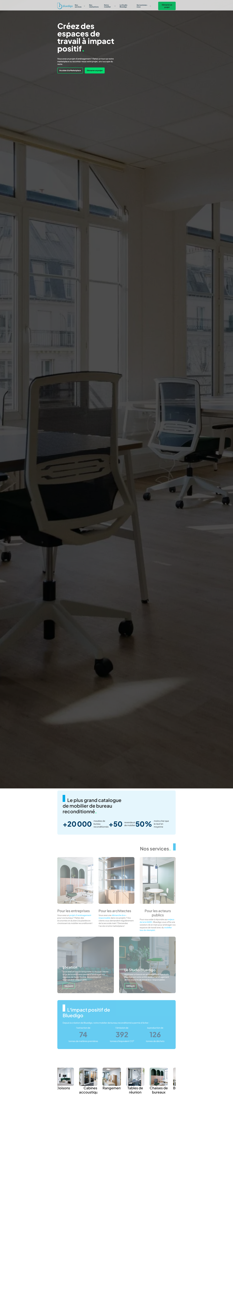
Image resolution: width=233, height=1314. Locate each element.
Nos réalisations (94, 6)
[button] (80, 6)
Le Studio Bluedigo (123, 6)
